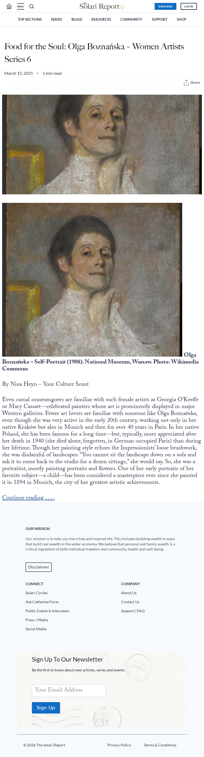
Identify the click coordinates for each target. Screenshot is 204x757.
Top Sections (30, 19)
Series (56, 19)
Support (160, 19)
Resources (101, 19)
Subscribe (165, 6)
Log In (188, 6)
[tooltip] (186, 82)
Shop (181, 19)
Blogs (76, 19)
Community (131, 19)
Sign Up (46, 707)
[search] (11, 6)
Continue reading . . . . (28, 498)
